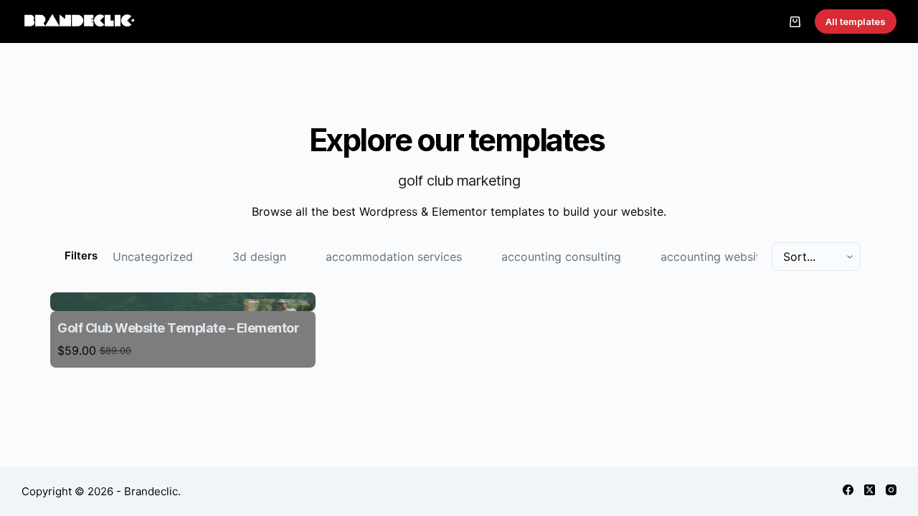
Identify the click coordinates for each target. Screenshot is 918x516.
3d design (259, 256)
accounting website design (733, 256)
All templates (855, 21)
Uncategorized (153, 256)
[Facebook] (848, 489)
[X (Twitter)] (869, 489)
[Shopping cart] (795, 21)
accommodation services (394, 256)
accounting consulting (561, 256)
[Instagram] (891, 489)
